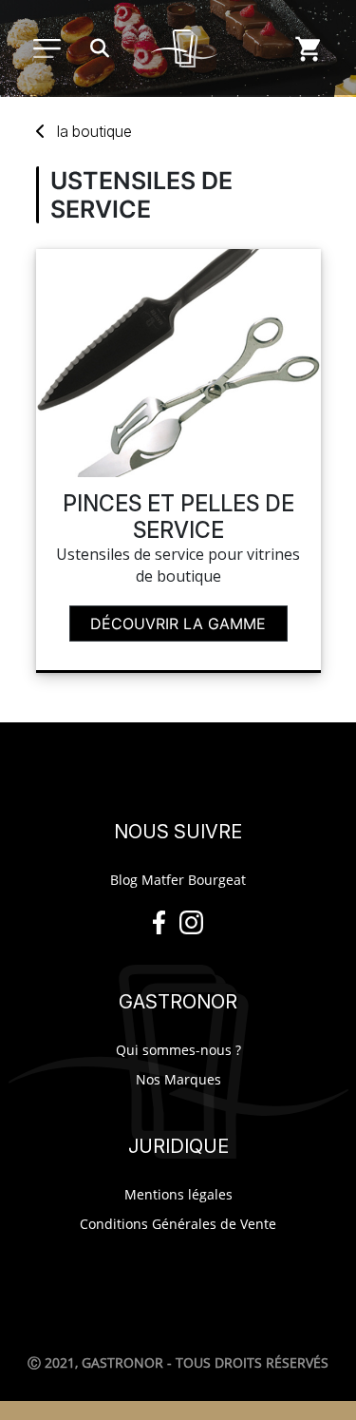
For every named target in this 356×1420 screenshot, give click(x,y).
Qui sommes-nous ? (178, 1050)
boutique (94, 131)
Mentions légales (178, 1194)
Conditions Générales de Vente (178, 1224)
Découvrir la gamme (178, 623)
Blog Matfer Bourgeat (178, 880)
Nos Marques (178, 1079)
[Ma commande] (308, 48)
